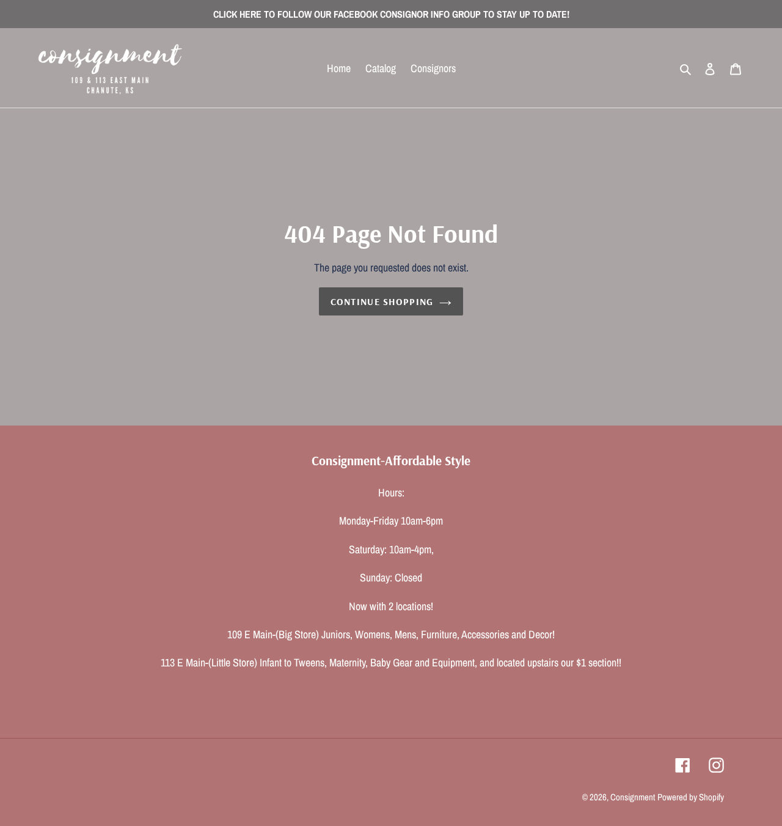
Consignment (632, 797)
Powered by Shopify (690, 797)
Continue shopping (382, 301)
